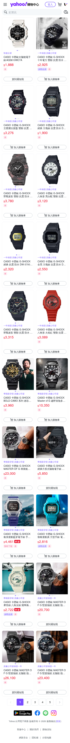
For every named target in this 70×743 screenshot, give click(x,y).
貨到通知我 (18, 79)
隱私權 (35, 737)
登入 (50, 4)
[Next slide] (31, 33)
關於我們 (34, 729)
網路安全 (23, 737)
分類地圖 (46, 737)
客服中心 (21, 729)
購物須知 (46, 729)
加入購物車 (54, 79)
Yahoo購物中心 (24, 4)
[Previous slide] (4, 33)
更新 (58, 721)
